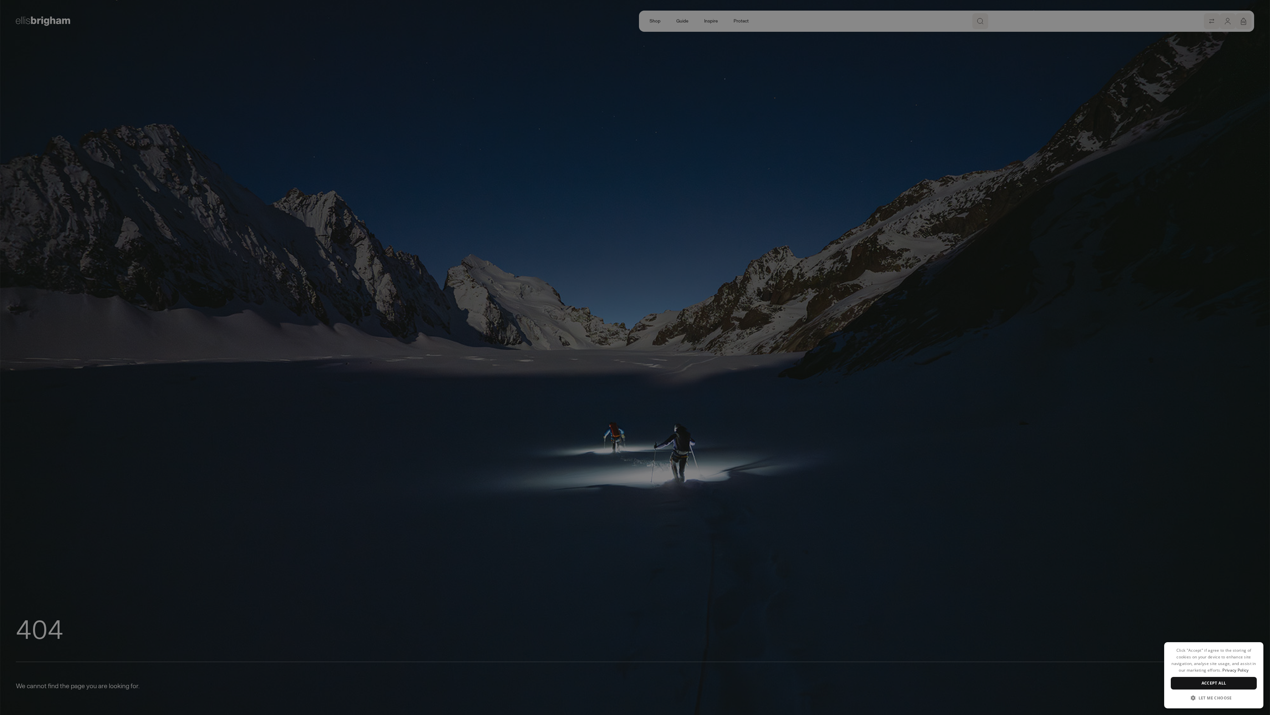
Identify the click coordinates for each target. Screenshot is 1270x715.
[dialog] (1213, 675)
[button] (1214, 698)
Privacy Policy (1235, 670)
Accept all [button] (1214, 683)
